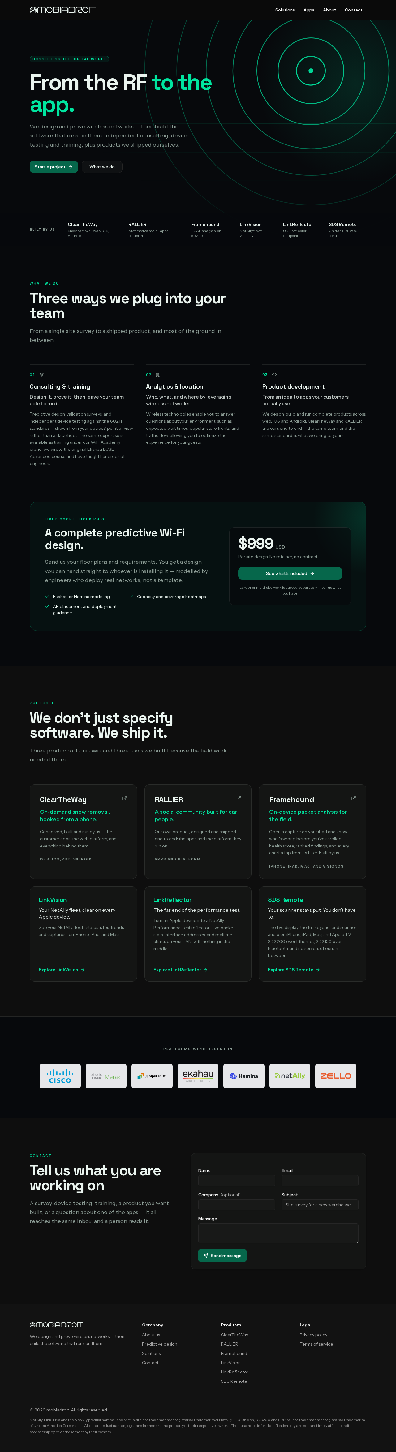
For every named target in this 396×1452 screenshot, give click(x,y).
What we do (102, 167)
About (329, 10)
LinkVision (231, 1362)
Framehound (234, 1353)
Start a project (50, 167)
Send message (226, 1255)
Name (204, 1170)
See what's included (286, 573)
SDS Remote (234, 1381)
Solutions (285, 10)
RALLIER (229, 1344)
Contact (354, 10)
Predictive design (159, 1344)
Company (219, 1194)
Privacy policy (313, 1335)
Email (287, 1170)
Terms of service (316, 1344)
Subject (290, 1194)
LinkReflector (234, 1372)
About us (151, 1335)
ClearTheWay (234, 1335)
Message (207, 1219)
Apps (308, 10)
